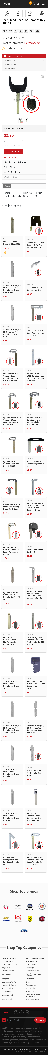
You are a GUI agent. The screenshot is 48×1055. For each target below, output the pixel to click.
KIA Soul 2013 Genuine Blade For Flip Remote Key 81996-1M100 (11, 640)
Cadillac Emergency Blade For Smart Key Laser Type (35, 333)
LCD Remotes (7, 961)
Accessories (31, 985)
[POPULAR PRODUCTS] (6, 13)
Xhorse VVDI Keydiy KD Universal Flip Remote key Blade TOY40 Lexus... (12, 729)
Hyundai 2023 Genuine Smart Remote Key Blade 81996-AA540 (35, 816)
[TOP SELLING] (30, 13)
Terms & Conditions (40, 1049)
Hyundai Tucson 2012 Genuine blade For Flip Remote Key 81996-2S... (35, 377)
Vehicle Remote (9, 958)
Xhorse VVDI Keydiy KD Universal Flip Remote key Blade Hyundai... (12, 772)
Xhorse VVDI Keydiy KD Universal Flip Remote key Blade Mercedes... (35, 729)
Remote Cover (32, 964)
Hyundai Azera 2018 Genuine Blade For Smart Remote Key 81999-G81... (12, 421)
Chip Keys (30, 968)
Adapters (6, 979)
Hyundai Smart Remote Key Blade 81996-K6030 (11, 463)
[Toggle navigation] (43, 4)
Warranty (7, 1049)
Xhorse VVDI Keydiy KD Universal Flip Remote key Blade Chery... (12, 333)
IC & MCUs (30, 991)
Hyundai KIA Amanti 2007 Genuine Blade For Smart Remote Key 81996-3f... (35, 506)
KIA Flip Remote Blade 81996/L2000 (11, 243)
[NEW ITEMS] (18, 13)
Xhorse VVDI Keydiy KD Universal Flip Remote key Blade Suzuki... (12, 684)
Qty (6, 142)
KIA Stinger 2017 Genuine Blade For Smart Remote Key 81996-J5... (11, 550)
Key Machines (7, 975)
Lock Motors (7, 991)
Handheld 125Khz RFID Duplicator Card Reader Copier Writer (36, 684)
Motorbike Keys (32, 971)
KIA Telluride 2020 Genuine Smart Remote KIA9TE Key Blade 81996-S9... (12, 377)
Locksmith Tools (9, 982)
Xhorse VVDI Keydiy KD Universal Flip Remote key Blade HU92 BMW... (12, 289)
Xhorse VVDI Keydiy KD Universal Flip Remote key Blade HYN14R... (12, 816)
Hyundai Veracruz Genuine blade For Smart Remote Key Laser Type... (35, 860)
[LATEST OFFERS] (41, 13)
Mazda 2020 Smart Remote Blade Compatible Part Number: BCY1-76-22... (35, 595)
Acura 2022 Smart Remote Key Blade (35, 289)
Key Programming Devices (33, 975)
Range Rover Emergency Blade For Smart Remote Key (11, 860)
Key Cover (6, 968)
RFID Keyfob (7, 999)
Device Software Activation (33, 995)
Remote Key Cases (10, 964)
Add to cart (15, 151)
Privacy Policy (14, 1049)
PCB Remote (31, 961)
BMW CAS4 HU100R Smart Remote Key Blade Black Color (11, 506)
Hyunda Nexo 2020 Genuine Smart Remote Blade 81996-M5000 (35, 421)
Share (9, 30)
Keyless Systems (9, 985)
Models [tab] (7, 186)
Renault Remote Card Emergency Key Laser (35, 463)
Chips (28, 982)
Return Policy (24, 1049)
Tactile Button (8, 988)
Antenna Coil (7, 995)
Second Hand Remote (35, 958)
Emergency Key (32, 42)
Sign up (4, 1020)
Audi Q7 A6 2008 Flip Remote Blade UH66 (34, 773)
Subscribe (40, 1020)
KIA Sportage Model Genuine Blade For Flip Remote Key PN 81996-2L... (35, 640)
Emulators (30, 979)
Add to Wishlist (12, 157)
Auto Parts (30, 988)
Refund (31, 1049)
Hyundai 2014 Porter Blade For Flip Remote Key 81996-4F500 (12, 595)
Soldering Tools (32, 999)
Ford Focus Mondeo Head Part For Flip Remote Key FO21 (35, 245)
